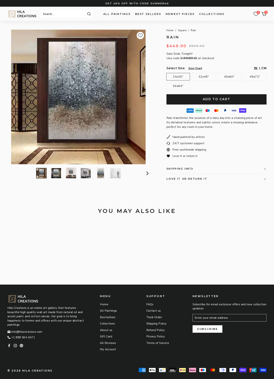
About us (106, 330)
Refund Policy (155, 330)
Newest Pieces (180, 14)
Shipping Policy (156, 323)
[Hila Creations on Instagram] (15, 345)
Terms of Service (157, 343)
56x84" (178, 86)
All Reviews (108, 343)
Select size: (175, 68)
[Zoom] (78, 97)
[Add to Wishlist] (140, 35)
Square (182, 30)
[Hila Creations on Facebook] (9, 345)
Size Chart (195, 68)
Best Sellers (148, 14)
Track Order (154, 317)
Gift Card (106, 336)
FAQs (150, 304)
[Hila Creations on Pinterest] (21, 345)
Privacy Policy (155, 336)
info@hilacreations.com (26, 332)
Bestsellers (107, 317)
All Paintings (117, 14)
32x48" (204, 77)
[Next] (147, 173)
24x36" (178, 77)
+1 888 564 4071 (23, 337)
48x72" (255, 77)
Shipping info (179, 168)
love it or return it (186, 178)
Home (170, 30)
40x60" (229, 77)
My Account (108, 349)
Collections (211, 14)
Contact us (153, 311)
